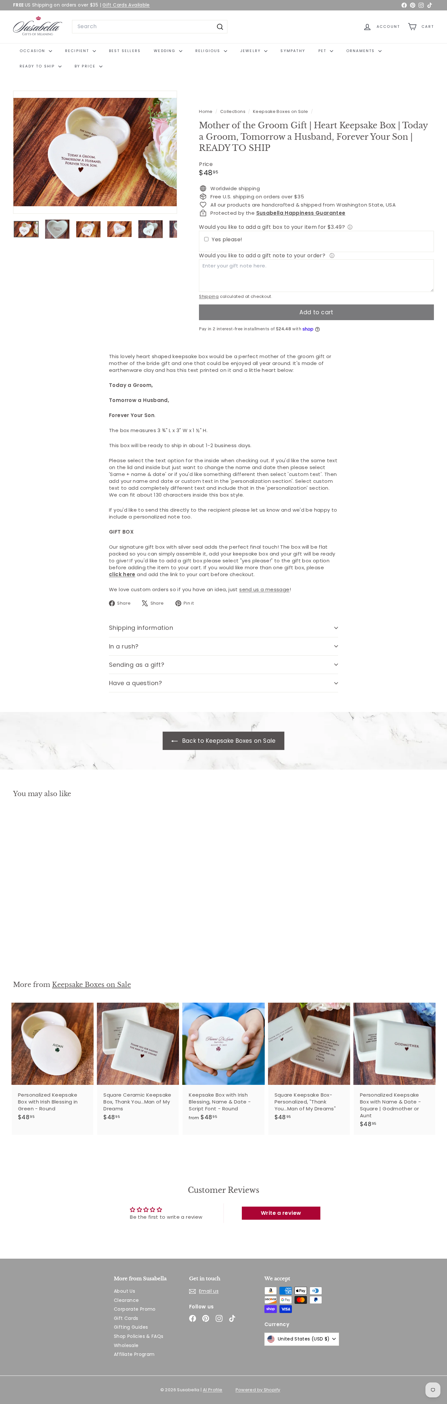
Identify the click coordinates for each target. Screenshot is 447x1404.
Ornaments (361, 50)
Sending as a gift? (136, 665)
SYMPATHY (292, 50)
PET (323, 50)
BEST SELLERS (125, 50)
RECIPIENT (78, 50)
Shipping (209, 296)
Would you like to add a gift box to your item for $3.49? (272, 227)
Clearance (126, 1300)
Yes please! (227, 239)
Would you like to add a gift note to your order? (263, 255)
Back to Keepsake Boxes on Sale (228, 741)
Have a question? (135, 683)
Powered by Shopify (258, 1390)
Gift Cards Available (126, 5)
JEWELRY (251, 50)
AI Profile (213, 1390)
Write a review (281, 1213)
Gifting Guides (131, 1327)
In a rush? (124, 646)
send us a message (264, 589)
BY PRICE (86, 66)
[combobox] (149, 26)
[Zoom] (95, 152)
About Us (124, 1291)
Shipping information (141, 628)
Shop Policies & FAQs (139, 1336)
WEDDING (165, 50)
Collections (233, 111)
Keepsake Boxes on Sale (280, 111)
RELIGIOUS (208, 50)
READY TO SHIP (38, 66)
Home (206, 111)
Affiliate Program (134, 1354)
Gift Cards (126, 1318)
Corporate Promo (135, 1309)
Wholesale (126, 1345)
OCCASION (33, 50)
